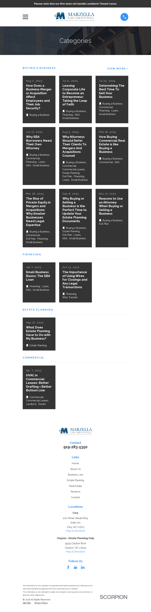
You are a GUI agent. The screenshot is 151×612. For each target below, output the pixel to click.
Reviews (75, 491)
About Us (75, 469)
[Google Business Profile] (75, 567)
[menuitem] (27, 603)
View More (116, 68)
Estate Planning (75, 480)
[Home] (74, 17)
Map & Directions (75, 530)
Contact (75, 497)
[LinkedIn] (82, 567)
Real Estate (75, 486)
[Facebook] (68, 567)
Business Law (75, 474)
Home (75, 463)
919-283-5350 (75, 447)
